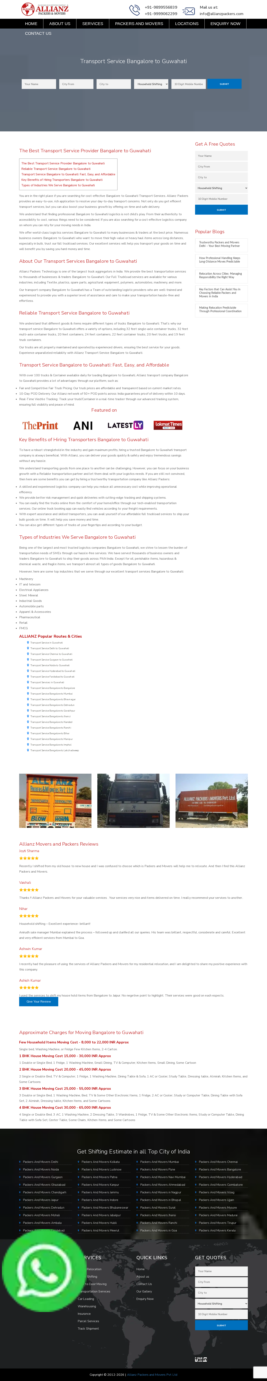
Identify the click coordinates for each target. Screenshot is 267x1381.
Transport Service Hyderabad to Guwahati (52, 671)
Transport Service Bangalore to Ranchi (50, 727)
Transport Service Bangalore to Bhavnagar (53, 699)
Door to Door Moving (92, 1284)
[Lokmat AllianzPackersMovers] (168, 425)
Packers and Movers (139, 23)
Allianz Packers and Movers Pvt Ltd (152, 1375)
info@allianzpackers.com (221, 13)
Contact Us (38, 33)
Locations (187, 23)
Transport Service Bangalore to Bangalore (52, 688)
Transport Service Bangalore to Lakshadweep (54, 750)
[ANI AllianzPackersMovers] (83, 425)
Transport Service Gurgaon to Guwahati (51, 659)
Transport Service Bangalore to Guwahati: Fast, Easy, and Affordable (68, 174)
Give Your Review (39, 1001)
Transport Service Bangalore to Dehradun (52, 705)
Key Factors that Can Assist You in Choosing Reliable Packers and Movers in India (219, 293)
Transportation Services (94, 1291)
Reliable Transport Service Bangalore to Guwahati (55, 169)
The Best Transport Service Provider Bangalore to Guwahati (63, 163)
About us (59, 23)
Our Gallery (144, 1291)
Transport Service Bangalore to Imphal (51, 744)
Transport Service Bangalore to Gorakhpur (52, 710)
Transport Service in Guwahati (46, 642)
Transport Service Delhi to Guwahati (49, 648)
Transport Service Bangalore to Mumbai (51, 693)
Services (92, 23)
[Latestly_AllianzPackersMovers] (125, 425)
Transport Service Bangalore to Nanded (51, 722)
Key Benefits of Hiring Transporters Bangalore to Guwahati (62, 180)
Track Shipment (88, 1328)
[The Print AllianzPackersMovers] (40, 425)
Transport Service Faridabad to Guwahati (52, 676)
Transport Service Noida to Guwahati (50, 665)
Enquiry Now (225, 23)
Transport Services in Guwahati (47, 682)
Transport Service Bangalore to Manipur (51, 739)
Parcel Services (88, 1321)
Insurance (84, 1314)
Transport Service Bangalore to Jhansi (50, 716)
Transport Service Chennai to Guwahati (51, 654)
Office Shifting (87, 1276)
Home (31, 23)
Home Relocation (90, 1269)
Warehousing (87, 1306)
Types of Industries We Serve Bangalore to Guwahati (58, 185)
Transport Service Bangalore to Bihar (50, 733)
